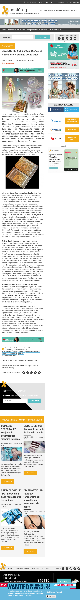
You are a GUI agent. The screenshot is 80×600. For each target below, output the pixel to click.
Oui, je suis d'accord (54, 592)
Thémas (61, 2)
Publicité (45, 568)
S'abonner (35, 401)
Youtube (39, 372)
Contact (59, 568)
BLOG (75, 11)
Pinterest (67, 38)
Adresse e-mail (9, 397)
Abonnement (58, 11)
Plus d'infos (28, 595)
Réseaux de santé (68, 11)
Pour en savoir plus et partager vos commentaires (20, 360)
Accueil (3, 30)
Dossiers (50, 11)
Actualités (43, 11)
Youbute (75, 38)
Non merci (51, 596)
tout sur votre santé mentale (72, 121)
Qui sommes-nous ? (33, 568)
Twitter (63, 38)
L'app (53, 2)
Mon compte (74, 2)
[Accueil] (5, 11)
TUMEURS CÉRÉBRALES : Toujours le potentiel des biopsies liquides (10, 432)
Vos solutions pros (71, 138)
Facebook (59, 38)
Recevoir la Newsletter (63, 105)
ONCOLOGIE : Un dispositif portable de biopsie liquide (34, 429)
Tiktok (70, 38)
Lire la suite (7, 481)
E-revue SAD (44, 2)
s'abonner (64, 581)
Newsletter (20, 568)
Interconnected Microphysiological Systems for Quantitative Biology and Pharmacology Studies (21, 353)
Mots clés (6, 37)
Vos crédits (72, 130)
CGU (52, 568)
